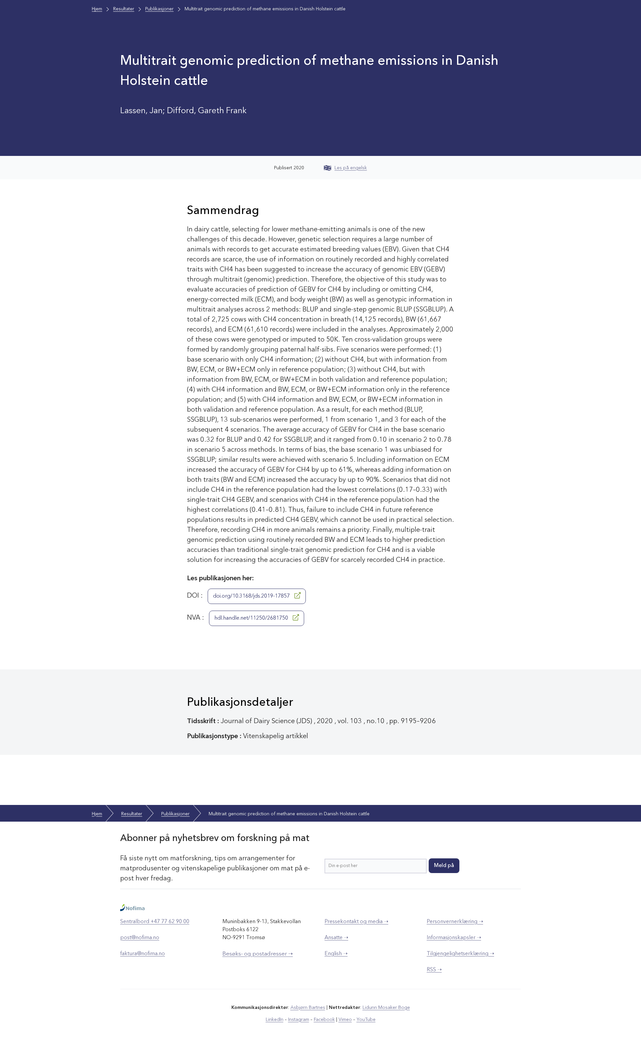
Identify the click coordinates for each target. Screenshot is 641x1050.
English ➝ (336, 954)
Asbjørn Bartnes (307, 1007)
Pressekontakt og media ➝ (356, 921)
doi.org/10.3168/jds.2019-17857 (252, 596)
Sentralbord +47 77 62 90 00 (154, 921)
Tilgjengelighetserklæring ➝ (460, 954)
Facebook (324, 1019)
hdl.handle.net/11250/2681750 (251, 618)
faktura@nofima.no (142, 954)
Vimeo (345, 1019)
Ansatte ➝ (336, 937)
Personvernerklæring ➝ (455, 921)
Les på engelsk (351, 168)
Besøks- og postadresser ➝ (257, 954)
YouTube (366, 1019)
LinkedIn (274, 1019)
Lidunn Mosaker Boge (386, 1007)
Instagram (298, 1019)
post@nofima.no (139, 937)
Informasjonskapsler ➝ (454, 937)
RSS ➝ (434, 970)
